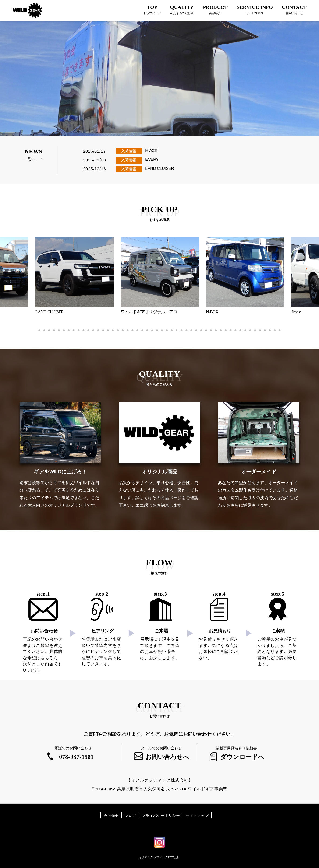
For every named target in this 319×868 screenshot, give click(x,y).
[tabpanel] (160, 276)
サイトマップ (197, 816)
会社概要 (111, 816)
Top (308, 857)
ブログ (130, 816)
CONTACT (294, 9)
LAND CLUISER (159, 168)
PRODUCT (215, 9)
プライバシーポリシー (161, 816)
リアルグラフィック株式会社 (160, 857)
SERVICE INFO (255, 9)
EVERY (152, 159)
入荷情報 (128, 151)
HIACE (151, 150)
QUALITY (182, 9)
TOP (152, 9)
